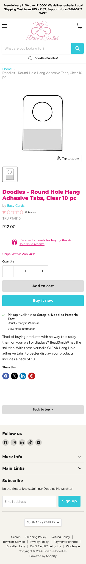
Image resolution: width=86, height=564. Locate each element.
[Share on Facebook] (5, 376)
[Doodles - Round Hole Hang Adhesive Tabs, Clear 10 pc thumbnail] (10, 174)
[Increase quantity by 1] (42, 271)
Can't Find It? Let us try (45, 546)
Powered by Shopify (43, 556)
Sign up (69, 501)
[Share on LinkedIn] (22, 376)
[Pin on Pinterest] (31, 376)
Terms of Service (14, 541)
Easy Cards (16, 206)
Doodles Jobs (15, 546)
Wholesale (73, 546)
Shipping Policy (35, 537)
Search (15, 537)
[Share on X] (14, 376)
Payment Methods (66, 541)
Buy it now (43, 300)
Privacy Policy (39, 541)
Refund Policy (60, 537)
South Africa (41, 522)
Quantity (8, 261)
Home (7, 69)
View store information (22, 329)
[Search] (77, 48)
